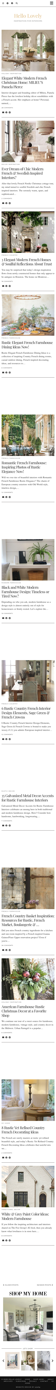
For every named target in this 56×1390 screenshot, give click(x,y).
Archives (8, 1381)
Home (27, 1379)
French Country (10, 255)
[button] (52, 3)
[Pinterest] (8, 3)
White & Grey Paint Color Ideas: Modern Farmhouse (25, 1216)
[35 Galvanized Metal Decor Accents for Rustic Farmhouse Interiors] (28, 768)
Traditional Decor (11, 1209)
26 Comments (7, 945)
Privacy (33, 1381)
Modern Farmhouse (11, 583)
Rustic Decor (8, 791)
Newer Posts (44, 1285)
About (51, 1379)
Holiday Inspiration (11, 73)
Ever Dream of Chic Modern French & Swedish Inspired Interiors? (22, 173)
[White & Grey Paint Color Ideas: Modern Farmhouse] (28, 1186)
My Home (6, 1123)
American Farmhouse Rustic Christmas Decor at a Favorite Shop (24, 1011)
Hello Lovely (28, 15)
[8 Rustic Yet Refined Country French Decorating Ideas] (28, 1100)
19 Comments (7, 613)
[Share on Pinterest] (9, 112)
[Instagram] (3, 3)
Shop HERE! (38, 1379)
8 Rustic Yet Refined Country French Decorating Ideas (23, 1129)
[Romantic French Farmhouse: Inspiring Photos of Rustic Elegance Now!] (28, 435)
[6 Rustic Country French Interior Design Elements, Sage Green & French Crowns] (28, 681)
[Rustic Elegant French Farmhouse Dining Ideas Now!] (28, 315)
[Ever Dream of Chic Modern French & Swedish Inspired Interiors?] (28, 141)
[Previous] (4, 1361)
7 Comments (7, 821)
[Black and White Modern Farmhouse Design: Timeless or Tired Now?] (28, 560)
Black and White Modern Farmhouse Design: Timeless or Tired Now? (25, 591)
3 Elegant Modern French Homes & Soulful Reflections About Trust (27, 261)
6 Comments (7, 368)
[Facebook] (12, 3)
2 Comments (7, 198)
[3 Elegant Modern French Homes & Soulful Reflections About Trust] (28, 232)
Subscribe (21, 1381)
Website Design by (28, 1387)
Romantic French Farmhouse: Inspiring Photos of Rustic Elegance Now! (24, 467)
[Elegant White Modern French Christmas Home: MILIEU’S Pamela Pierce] (28, 50)
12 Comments (7, 492)
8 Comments (7, 1236)
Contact (44, 1381)
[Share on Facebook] (6, 112)
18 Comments (7, 281)
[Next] (52, 1361)
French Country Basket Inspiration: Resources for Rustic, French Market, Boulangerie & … (28, 920)
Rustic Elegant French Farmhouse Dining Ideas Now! (27, 344)
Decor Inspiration (11, 164)
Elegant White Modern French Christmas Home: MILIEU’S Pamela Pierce (24, 82)
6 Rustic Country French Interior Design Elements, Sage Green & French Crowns (26, 712)
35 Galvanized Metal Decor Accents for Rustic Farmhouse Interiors (28, 797)
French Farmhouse (11, 338)
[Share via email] (3, 112)
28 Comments (7, 108)
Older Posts (11, 1285)
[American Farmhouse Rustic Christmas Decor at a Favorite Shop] (28, 979)
